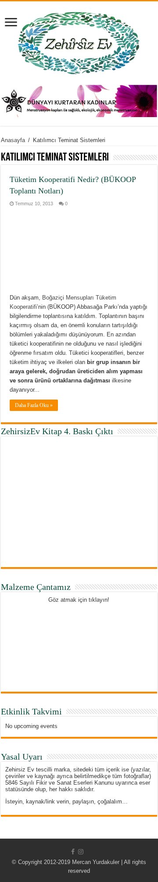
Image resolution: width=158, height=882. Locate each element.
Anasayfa (13, 140)
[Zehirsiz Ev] (78, 41)
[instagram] (80, 851)
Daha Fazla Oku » (34, 405)
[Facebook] (72, 851)
